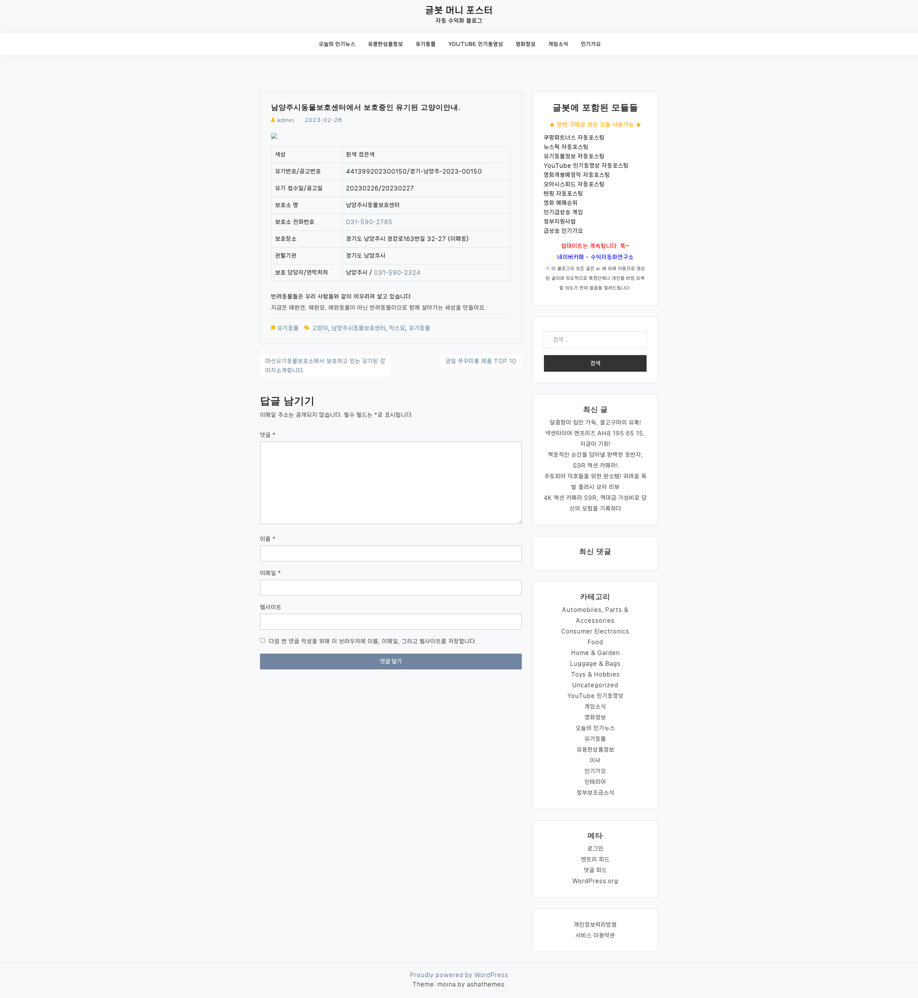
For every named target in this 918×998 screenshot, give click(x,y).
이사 (595, 760)
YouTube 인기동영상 (475, 44)
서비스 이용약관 (595, 935)
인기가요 (591, 44)
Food (595, 642)
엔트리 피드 (595, 859)
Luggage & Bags (595, 663)
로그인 (595, 849)
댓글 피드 (595, 870)
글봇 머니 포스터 (459, 10)
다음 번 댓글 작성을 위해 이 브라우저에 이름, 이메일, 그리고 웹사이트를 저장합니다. (373, 641)
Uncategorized (595, 685)
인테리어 (595, 782)
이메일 (270, 573)
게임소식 (558, 44)
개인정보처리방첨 (595, 925)
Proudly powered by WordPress (459, 975)
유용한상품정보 (385, 44)
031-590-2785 (369, 222)
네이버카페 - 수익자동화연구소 (595, 257)
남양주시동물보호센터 (358, 328)
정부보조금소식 (595, 793)
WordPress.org (595, 881)
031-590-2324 (397, 272)
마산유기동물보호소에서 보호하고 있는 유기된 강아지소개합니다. (325, 365)
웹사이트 (270, 607)
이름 (268, 539)
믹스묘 (397, 328)
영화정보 (526, 44)
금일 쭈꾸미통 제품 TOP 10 (480, 361)
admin (285, 120)
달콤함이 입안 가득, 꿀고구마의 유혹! (595, 422)
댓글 (268, 435)
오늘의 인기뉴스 (337, 44)
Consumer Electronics (595, 631)
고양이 (320, 328)
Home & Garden (595, 653)
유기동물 (426, 44)
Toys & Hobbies (595, 674)
